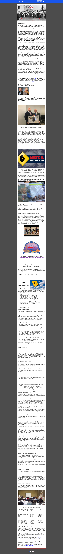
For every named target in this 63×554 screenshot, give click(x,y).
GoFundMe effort (30, 216)
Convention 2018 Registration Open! (31, 256)
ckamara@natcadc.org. (29, 545)
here (35, 78)
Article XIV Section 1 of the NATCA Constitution (25, 274)
